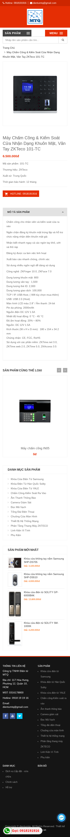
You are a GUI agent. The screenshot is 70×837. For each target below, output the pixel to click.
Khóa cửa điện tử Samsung (27, 479)
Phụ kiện (16, 535)
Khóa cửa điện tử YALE (25, 488)
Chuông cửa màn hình (24, 516)
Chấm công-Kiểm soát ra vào (28, 493)
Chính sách (11, 782)
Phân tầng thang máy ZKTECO (29, 525)
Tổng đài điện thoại (22, 511)
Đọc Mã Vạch (18, 507)
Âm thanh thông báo (23, 497)
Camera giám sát (21, 502)
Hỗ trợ (9, 787)
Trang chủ (9, 47)
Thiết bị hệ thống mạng (25, 521)
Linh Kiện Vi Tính (20, 530)
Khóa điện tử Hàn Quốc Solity (28, 483)
